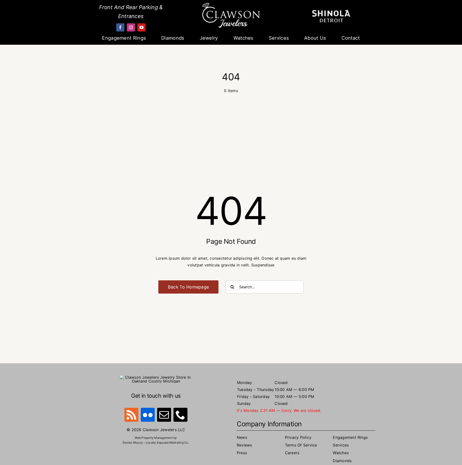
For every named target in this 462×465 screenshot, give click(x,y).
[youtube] (141, 27)
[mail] (164, 415)
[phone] (180, 415)
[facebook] (120, 27)
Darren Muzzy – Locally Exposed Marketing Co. (156, 442)
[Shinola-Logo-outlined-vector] (331, 11)
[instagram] (131, 27)
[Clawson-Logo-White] (231, 4)
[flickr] (148, 415)
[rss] (131, 415)
